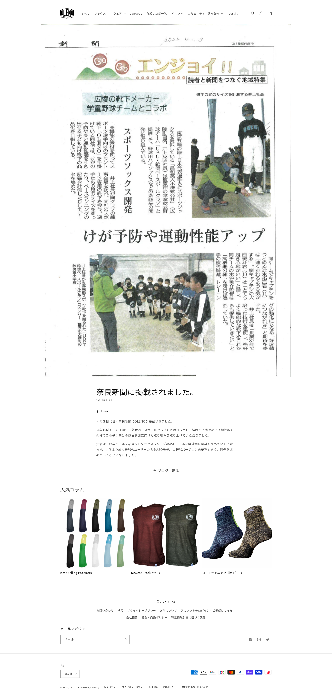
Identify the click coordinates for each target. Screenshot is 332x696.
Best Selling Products (76, 573)
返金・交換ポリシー (155, 617)
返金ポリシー (111, 687)
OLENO (74, 687)
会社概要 (132, 617)
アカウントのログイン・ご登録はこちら (207, 610)
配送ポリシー (169, 687)
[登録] (125, 639)
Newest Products (143, 573)
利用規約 (153, 687)
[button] (101, 13)
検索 (120, 610)
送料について (168, 610)
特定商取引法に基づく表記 (188, 617)
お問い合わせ (105, 610)
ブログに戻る (168, 470)
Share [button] (105, 411)
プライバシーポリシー (141, 610)
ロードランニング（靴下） (220, 573)
